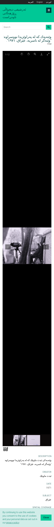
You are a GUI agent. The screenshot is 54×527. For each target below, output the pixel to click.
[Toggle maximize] (48, 54)
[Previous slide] (8, 246)
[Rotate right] (22, 54)
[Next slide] (46, 246)
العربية (30, 2)
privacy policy (12, 522)
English (40, 2)
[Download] (41, 54)
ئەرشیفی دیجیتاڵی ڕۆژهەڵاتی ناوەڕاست (14, 13)
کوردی (48, 2)
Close (46, 517)
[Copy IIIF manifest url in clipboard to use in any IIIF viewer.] (6, 449)
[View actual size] (35, 54)
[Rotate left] (28, 54)
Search (48, 27)
